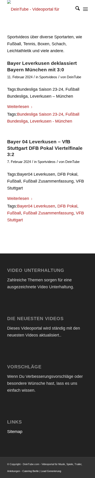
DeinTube (74, 77)
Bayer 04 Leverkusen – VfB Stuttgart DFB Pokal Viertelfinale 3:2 (45, 148)
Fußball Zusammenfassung (48, 213)
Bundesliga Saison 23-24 (40, 114)
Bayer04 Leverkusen (36, 206)
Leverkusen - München (51, 121)
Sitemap (14, 431)
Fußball (14, 213)
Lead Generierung (51, 471)
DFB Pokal (67, 206)
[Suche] (75, 9)
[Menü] (85, 9)
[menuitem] (75, 9)
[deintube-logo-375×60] (39, 9)
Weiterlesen (18, 106)
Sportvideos (48, 77)
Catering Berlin (30, 471)
